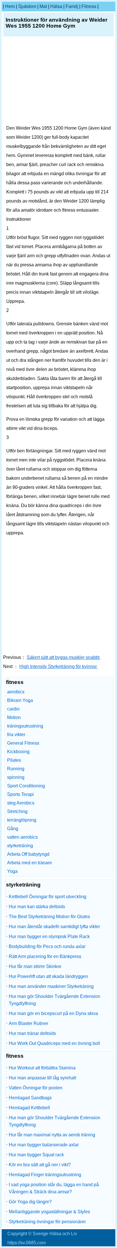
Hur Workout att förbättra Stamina (42, 1067)
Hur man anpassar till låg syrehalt (42, 1077)
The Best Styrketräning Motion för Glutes (49, 916)
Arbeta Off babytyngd (28, 854)
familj (72, 6)
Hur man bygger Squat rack (36, 1154)
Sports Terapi (20, 794)
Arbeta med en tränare (29, 862)
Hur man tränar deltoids (32, 1033)
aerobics (15, 691)
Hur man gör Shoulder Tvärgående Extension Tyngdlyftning (54, 1000)
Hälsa (56, 6)
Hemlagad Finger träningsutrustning (45, 1174)
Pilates (14, 760)
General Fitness (23, 743)
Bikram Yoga (20, 700)
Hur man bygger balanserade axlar (44, 1144)
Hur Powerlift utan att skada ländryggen (48, 976)
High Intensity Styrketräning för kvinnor (58, 666)
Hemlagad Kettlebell (29, 1107)
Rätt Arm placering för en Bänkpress (45, 956)
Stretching (17, 811)
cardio (13, 708)
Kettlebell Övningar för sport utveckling (47, 896)
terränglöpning (21, 820)
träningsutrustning (25, 726)
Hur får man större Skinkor (35, 966)
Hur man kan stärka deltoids (37, 906)
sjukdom (27, 6)
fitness (89, 6)
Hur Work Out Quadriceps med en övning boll (54, 1043)
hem (10, 6)
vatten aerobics (22, 837)
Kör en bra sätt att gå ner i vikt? (40, 1164)
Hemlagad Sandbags (30, 1097)
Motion (14, 717)
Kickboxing (18, 751)
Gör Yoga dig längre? (30, 1201)
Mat (43, 6)
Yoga (12, 871)
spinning (15, 777)
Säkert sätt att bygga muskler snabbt (64, 657)
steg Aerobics (20, 802)
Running (15, 768)
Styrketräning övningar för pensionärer (47, 1221)
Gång (12, 828)
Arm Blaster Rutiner (28, 1023)
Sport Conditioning (26, 785)
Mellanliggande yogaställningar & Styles (49, 1211)
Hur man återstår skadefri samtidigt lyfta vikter (54, 926)
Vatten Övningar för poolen (35, 1087)
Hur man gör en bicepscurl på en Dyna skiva (53, 1013)
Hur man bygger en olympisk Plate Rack (49, 936)
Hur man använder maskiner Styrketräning (51, 986)
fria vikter (16, 734)
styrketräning (20, 845)
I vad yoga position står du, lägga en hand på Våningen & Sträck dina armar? (54, 1188)
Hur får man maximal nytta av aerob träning (52, 1134)
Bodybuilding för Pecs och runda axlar (47, 946)
